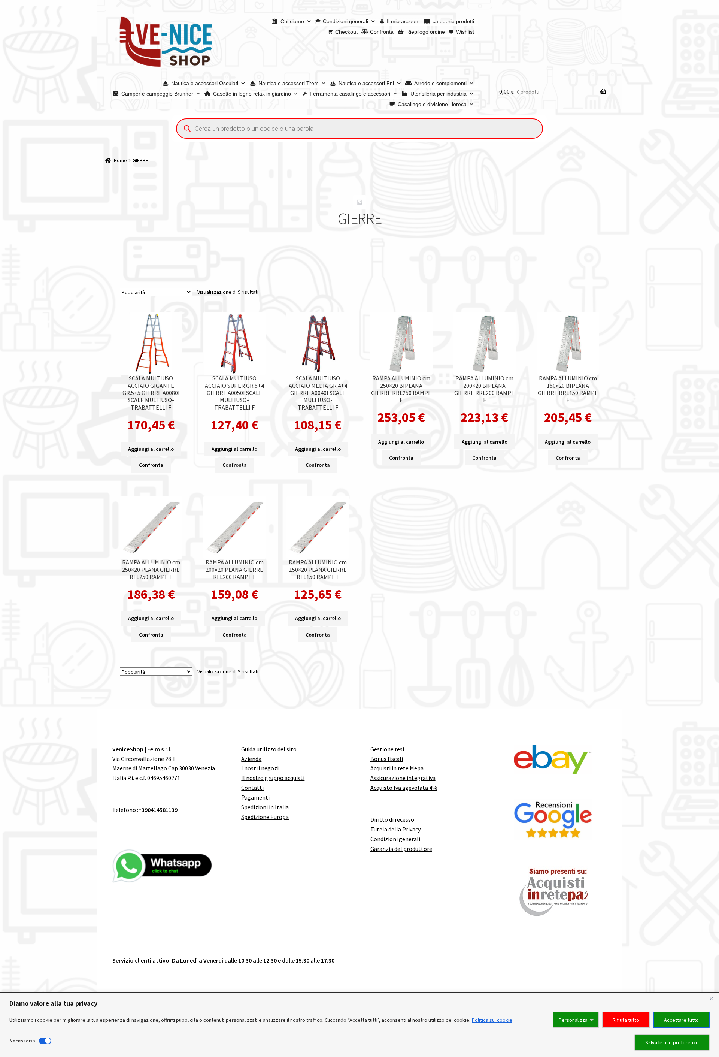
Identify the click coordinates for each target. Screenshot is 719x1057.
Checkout (346, 32)
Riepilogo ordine (425, 32)
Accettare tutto (681, 1020)
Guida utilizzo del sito (269, 749)
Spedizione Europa (265, 817)
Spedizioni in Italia (265, 807)
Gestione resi (387, 749)
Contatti (252, 787)
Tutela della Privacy (395, 829)
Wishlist (465, 32)
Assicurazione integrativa (403, 778)
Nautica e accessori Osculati (204, 83)
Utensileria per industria (438, 94)
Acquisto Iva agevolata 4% (403, 787)
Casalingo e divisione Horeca (432, 104)
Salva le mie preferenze (672, 1042)
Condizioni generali (345, 21)
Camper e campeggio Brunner (157, 94)
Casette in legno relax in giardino (252, 94)
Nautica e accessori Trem (288, 83)
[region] (359, 1024)
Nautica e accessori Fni (366, 83)
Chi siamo (292, 21)
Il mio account (403, 21)
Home (120, 160)
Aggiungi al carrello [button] (151, 449)
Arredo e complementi (440, 83)
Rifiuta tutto (626, 1020)
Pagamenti (255, 797)
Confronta (382, 32)
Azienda (251, 758)
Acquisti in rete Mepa (397, 768)
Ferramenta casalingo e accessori (350, 94)
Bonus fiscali (386, 758)
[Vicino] (711, 998)
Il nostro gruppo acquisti (272, 778)
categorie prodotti (453, 21)
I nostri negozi (260, 768)
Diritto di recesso (392, 819)
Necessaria (22, 1040)
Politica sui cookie (492, 1020)
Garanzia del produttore (401, 848)
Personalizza (573, 1020)
